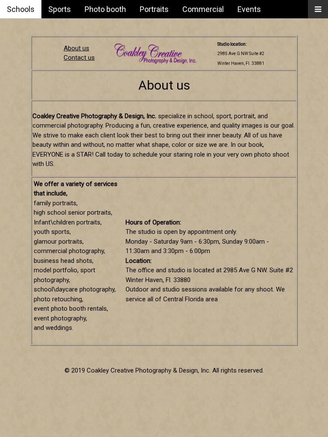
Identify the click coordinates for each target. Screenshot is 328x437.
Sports (59, 9)
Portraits (154, 9)
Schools (21, 9)
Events (249, 9)
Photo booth (105, 9)
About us (76, 48)
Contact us (79, 57)
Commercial (203, 9)
